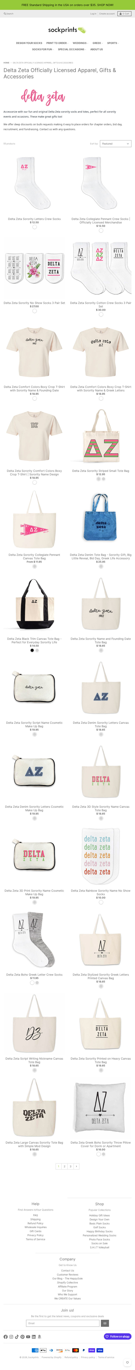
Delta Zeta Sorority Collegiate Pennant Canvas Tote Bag (34, 556)
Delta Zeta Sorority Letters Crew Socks (34, 219)
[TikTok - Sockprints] (17, 1337)
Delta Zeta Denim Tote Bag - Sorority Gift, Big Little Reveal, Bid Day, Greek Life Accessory (100, 556)
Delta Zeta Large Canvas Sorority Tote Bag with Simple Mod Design (34, 1144)
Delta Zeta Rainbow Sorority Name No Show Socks (100, 892)
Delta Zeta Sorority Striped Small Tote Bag (100, 471)
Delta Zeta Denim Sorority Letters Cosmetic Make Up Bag (34, 808)
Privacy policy (88, 1357)
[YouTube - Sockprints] (28, 1337)
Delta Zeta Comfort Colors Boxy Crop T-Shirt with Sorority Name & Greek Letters (100, 388)
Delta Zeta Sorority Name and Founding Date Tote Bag (101, 640)
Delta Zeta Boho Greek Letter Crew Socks (34, 974)
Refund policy (71, 1357)
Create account (107, 13)
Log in (93, 13)
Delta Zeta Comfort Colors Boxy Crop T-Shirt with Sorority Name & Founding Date (34, 388)
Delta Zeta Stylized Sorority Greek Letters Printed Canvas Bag (101, 976)
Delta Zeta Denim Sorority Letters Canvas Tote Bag (101, 724)
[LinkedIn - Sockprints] (34, 1337)
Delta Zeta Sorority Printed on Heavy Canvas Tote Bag (101, 1060)
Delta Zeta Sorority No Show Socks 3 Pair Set (34, 303)
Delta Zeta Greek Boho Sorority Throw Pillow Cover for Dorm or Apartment (101, 1144)
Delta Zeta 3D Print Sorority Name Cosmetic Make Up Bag (34, 892)
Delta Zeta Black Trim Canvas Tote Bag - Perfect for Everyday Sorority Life (34, 640)
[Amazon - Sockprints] (39, 1337)
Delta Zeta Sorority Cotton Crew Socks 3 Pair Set (100, 304)
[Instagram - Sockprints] (11, 1337)
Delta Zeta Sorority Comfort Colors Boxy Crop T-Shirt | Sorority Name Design (34, 472)
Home (6, 62)
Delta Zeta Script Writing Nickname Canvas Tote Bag (34, 1060)
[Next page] (76, 1166)
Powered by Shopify (52, 1357)
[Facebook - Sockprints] (6, 1337)
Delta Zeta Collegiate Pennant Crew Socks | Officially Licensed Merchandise (101, 220)
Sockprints (33, 1357)
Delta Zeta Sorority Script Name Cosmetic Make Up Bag (34, 724)
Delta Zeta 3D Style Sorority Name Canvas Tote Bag (100, 808)
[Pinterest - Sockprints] (22, 1337)
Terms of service (106, 1357)
